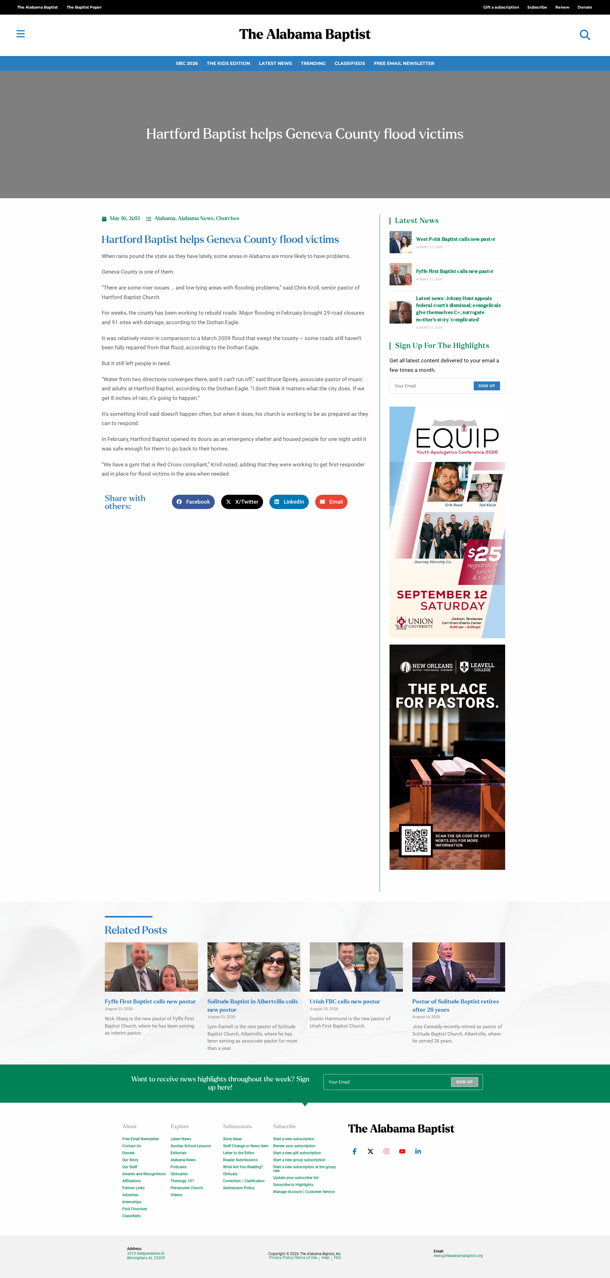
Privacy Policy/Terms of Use (293, 1258)
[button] (585, 35)
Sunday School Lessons (191, 1146)
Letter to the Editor (238, 1153)
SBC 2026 (187, 63)
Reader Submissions (240, 1160)
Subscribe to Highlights (293, 1185)
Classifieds (350, 63)
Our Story (130, 1160)
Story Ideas (232, 1139)
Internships (131, 1202)
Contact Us (131, 1146)
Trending (313, 63)
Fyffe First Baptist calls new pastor (454, 271)
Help (325, 1258)
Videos (176, 1195)
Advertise (130, 1195)
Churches (227, 218)
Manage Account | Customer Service (304, 1192)
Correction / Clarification (244, 1181)
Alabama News (196, 218)
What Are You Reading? (243, 1167)
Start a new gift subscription (297, 1153)
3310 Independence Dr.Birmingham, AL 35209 (146, 1255)
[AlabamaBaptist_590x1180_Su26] (447, 522)
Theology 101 (182, 1181)
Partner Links (133, 1188)
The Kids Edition (228, 63)
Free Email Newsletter (404, 63)
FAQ (337, 1258)
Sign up (486, 386)
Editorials (178, 1153)
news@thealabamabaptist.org (458, 1256)
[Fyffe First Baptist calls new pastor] (401, 274)
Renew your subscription (294, 1146)
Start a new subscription (293, 1139)
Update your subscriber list (296, 1178)
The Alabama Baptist (37, 7)
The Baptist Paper (84, 7)
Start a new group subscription (299, 1160)
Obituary (230, 1174)
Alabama (164, 218)
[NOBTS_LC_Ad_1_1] (447, 757)
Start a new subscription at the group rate (304, 1169)
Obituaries (179, 1174)
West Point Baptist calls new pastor (455, 239)
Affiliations (131, 1181)
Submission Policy (238, 1188)
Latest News (275, 63)
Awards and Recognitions (144, 1174)
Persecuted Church (187, 1188)
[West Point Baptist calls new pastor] (401, 242)
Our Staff (129, 1167)
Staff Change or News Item (245, 1146)
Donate (128, 1153)
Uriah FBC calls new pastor (345, 1002)
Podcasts (178, 1167)
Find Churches (134, 1209)
